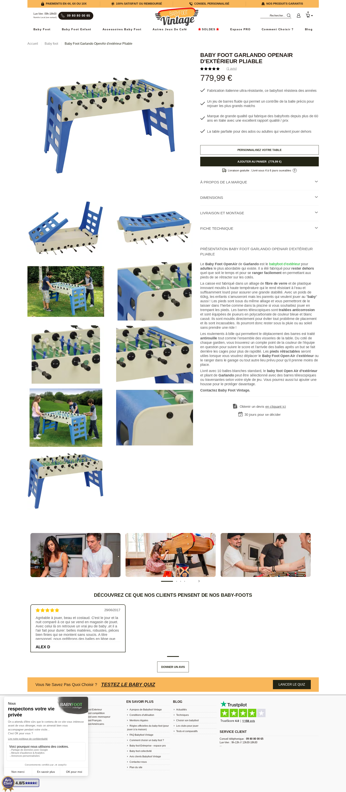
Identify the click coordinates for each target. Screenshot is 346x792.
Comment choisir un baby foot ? (146, 740)
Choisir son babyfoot (187, 720)
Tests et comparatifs (187, 731)
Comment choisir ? (278, 29)
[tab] (259, 182)
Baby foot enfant (77, 29)
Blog (309, 29)
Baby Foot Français (91, 720)
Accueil (32, 43)
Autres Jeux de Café (170, 29)
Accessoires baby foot (122, 29)
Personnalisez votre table (259, 150)
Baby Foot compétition (92, 713)
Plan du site (135, 767)
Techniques (182, 715)
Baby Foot (42, 29)
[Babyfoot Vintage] (176, 17)
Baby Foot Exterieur (91, 709)
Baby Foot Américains (92, 724)
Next (199, 581)
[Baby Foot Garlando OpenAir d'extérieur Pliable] (110, 125)
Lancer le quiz (292, 684)
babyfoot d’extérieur (284, 264)
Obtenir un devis (263, 407)
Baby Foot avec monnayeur (95, 716)
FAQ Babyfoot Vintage (141, 734)
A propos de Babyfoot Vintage (145, 709)
